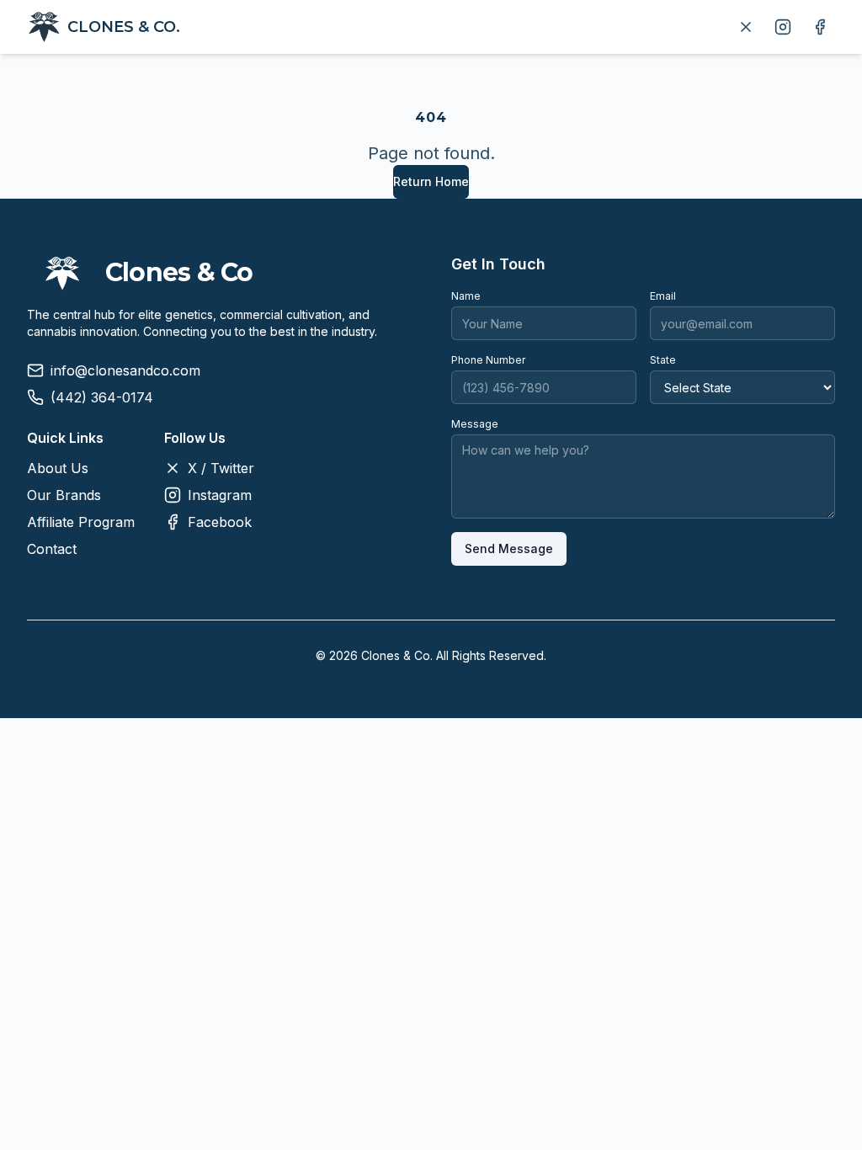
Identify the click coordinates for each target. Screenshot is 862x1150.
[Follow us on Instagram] (783, 27)
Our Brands (64, 495)
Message (474, 424)
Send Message (509, 548)
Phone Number (488, 360)
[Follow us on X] (746, 27)
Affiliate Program (81, 522)
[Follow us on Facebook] (820, 27)
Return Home (431, 181)
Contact (52, 548)
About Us (57, 468)
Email (663, 296)
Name (466, 296)
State (663, 360)
